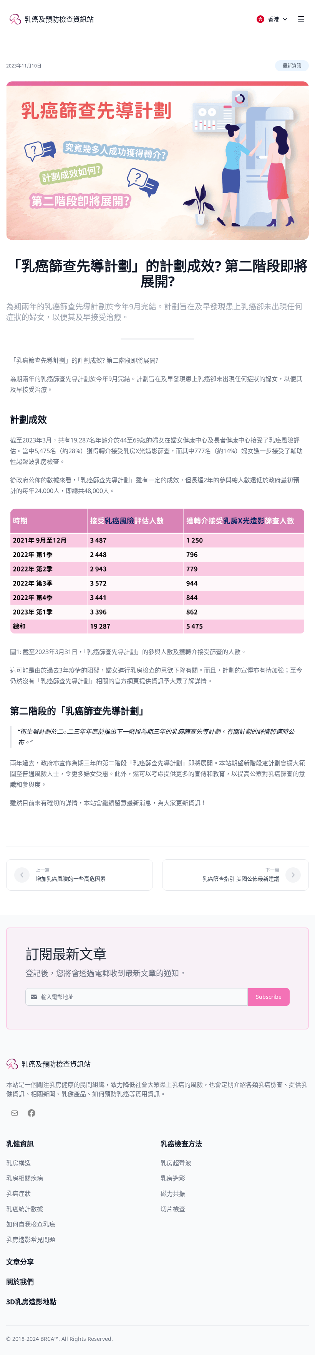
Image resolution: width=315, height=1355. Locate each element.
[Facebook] (31, 1114)
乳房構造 (18, 1163)
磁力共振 (173, 1193)
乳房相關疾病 (24, 1178)
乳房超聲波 (176, 1163)
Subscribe (269, 996)
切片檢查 (173, 1209)
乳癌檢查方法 (181, 1143)
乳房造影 (173, 1178)
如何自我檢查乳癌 (30, 1224)
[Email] (14, 1114)
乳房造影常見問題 (30, 1239)
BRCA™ (49, 1338)
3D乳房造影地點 (31, 1301)
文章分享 (20, 1261)
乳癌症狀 (18, 1193)
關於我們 (20, 1281)
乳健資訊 (20, 1143)
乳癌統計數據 (24, 1209)
